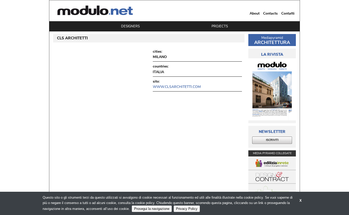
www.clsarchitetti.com (177, 86)
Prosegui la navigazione (151, 209)
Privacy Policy (186, 209)
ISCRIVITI (272, 140)
